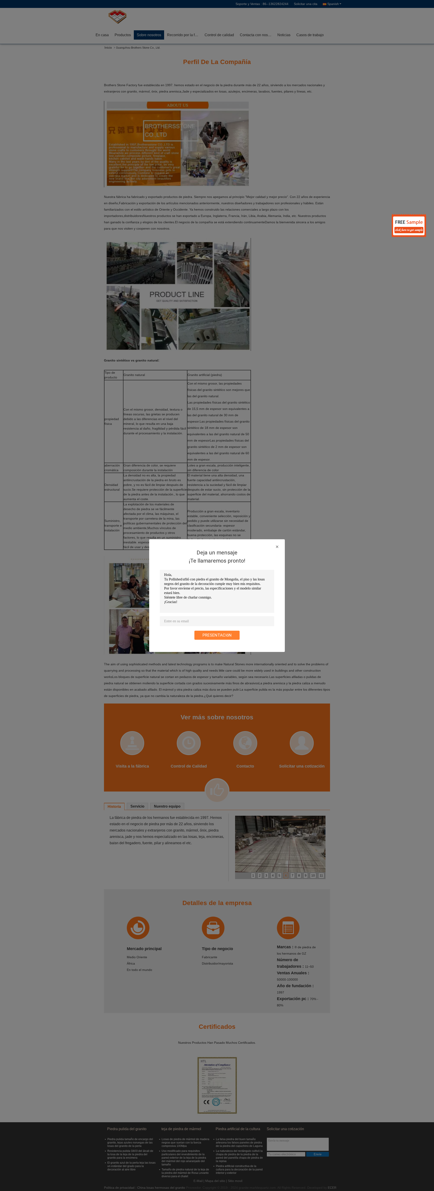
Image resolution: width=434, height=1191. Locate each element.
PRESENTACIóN (217, 635)
